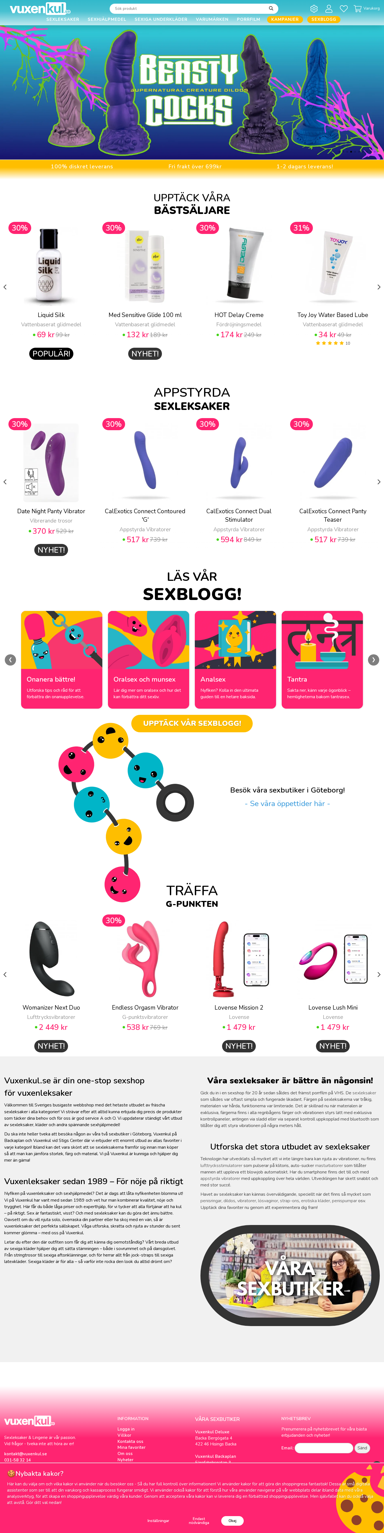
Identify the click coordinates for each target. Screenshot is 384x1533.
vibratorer (246, 1201)
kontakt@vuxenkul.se (25, 1454)
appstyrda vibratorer (220, 1178)
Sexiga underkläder (161, 19)
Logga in (126, 1429)
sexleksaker (364, 1093)
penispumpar (344, 1201)
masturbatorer (329, 1165)
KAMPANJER (285, 19)
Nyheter (126, 1460)
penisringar (211, 1201)
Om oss (125, 1453)
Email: (287, 1448)
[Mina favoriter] (345, 8)
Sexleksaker (62, 19)
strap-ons (289, 1201)
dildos (229, 1201)
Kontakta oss (130, 1441)
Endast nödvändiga (199, 1520)
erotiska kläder (315, 1201)
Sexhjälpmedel (107, 19)
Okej (232, 1520)
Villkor (124, 1435)
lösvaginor (268, 1201)
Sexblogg (323, 19)
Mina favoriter (132, 1447)
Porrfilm (248, 19)
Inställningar (158, 1520)
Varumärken (212, 19)
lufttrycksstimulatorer (221, 1165)
